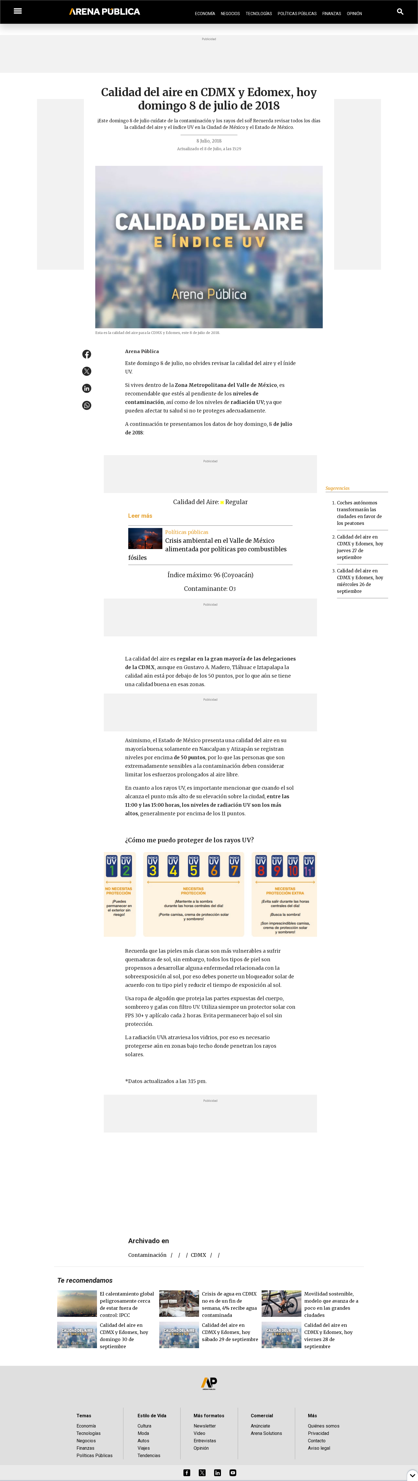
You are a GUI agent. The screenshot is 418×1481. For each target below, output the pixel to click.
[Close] (243, 697)
